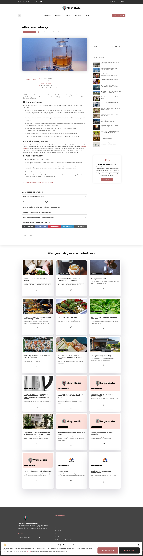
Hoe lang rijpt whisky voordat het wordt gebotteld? (54, 207)
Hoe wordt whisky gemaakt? (54, 196)
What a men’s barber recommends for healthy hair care (110, 137)
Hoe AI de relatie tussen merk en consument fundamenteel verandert (111, 103)
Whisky (30, 235)
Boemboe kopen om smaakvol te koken (110, 97)
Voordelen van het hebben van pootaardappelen (103, 395)
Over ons (67, 15)
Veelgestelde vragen (46, 85)
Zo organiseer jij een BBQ (101, 356)
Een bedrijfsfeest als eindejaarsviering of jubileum (109, 74)
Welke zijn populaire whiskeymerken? (54, 212)
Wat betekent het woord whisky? (54, 202)
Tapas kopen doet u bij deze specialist (102, 433)
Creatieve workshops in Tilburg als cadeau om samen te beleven (110, 80)
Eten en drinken (29, 32)
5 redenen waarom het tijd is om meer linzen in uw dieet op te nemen (70, 395)
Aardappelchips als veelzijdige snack (37, 471)
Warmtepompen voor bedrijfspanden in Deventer (108, 120)
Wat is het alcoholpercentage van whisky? (54, 217)
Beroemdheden (59, 527)
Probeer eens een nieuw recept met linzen (71, 433)
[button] (139, 545)
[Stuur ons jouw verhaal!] (107, 159)
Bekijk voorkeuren (129, 550)
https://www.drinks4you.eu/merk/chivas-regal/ (38, 182)
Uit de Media (58, 530)
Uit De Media (47, 15)
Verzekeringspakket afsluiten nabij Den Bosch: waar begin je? (110, 132)
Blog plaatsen (58, 536)
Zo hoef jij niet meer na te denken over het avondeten (37, 356)
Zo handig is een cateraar (67, 317)
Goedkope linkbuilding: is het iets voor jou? (66, 539)
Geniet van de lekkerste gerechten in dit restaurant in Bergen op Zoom (37, 433)
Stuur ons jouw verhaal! (107, 165)
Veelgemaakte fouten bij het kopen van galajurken (110, 109)
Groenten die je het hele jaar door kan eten (104, 318)
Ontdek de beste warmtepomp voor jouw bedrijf (110, 63)
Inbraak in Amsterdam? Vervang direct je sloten (109, 114)
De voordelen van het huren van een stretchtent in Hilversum (111, 91)
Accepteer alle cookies (108, 550)
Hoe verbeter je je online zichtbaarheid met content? (108, 143)
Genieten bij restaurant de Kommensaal (101, 472)
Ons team (78, 15)
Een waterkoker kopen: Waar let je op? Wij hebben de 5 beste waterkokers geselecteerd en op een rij (37, 396)
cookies (29, 551)
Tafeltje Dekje (63, 471)
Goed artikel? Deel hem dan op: (51, 88)
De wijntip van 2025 (98, 279)
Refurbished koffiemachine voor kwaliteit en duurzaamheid (70, 279)
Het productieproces (47, 78)
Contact (87, 15)
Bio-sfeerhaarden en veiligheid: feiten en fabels (109, 126)
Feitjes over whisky (46, 83)
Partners (58, 15)
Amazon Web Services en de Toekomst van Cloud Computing (109, 86)
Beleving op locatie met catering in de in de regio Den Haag (37, 318)
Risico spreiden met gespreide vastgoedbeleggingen (109, 69)
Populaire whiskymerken (48, 81)
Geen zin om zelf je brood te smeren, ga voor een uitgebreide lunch (70, 357)
